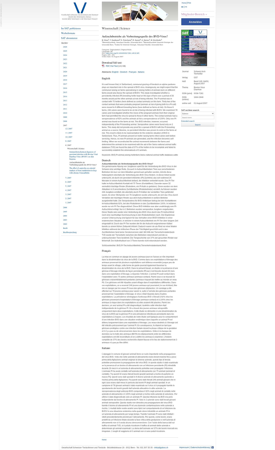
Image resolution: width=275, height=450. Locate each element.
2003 (65, 219)
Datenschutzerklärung (200, 448)
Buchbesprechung (70, 232)
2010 (65, 113)
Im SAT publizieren (71, 28)
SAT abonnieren (69, 38)
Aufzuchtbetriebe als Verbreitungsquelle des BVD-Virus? (83, 163)
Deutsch (123, 72)
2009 (65, 117)
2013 (65, 100)
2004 (65, 215)
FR (186, 7)
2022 (65, 63)
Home (184, 3)
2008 (65, 121)
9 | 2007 (68, 141)
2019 (65, 75)
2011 (65, 108)
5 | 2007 (68, 186)
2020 (65, 71)
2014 (65, 96)
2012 (65, 104)
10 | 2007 (68, 137)
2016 (65, 88)
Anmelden (195, 22)
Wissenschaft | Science (75, 148)
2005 (65, 211)
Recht (65, 228)
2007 (65, 125)
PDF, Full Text (112, 66)
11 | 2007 (68, 132)
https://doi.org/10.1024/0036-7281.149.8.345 (122, 53)
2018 (65, 79)
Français (132, 72)
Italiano (141, 72)
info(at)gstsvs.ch (161, 448)
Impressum (184, 448)
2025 (65, 51)
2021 (65, 67)
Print (189, 3)
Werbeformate (68, 33)
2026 (65, 46)
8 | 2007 (68, 145)
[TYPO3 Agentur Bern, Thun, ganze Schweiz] (1, 15)
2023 (65, 59)
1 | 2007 (68, 202)
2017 (65, 84)
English (115, 72)
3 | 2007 (68, 194)
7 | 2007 (68, 177)
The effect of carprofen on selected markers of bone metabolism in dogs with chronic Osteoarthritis (83, 170)
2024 (65, 55)
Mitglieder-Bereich (193, 14)
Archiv (64, 42)
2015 (65, 92)
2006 (65, 207)
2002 (65, 224)
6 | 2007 (68, 182)
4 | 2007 (68, 190)
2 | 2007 (68, 198)
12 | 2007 (68, 128)
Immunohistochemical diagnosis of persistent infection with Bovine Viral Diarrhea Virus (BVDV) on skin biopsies (83, 155)
